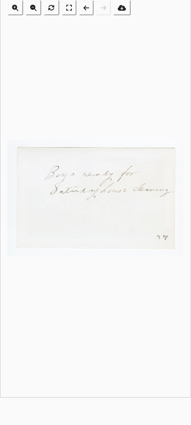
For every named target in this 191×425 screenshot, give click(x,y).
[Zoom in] (15, 7)
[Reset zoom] (51, 7)
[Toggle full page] (69, 7)
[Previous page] (86, 7)
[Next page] (103, 7)
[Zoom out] (33, 7)
